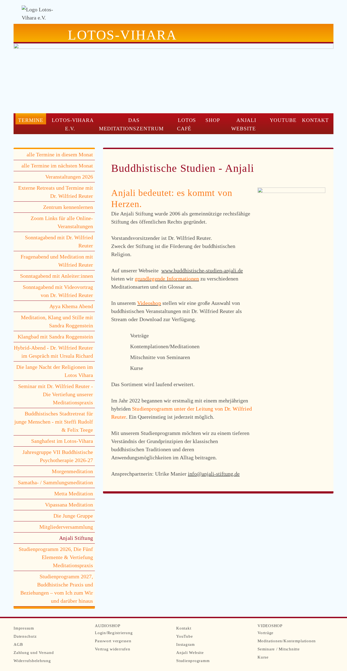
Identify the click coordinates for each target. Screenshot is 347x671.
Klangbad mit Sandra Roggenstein (55, 337)
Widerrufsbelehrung (32, 661)
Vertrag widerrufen (112, 649)
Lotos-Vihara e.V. (73, 124)
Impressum (24, 628)
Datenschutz (25, 636)
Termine (30, 120)
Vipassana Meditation (69, 505)
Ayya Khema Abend (71, 306)
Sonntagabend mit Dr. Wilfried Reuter (59, 241)
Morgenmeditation (72, 471)
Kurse (263, 657)
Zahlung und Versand (34, 652)
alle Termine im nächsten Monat (57, 166)
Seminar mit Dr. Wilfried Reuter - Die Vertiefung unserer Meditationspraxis (55, 394)
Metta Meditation (73, 493)
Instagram (185, 644)
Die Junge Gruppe (73, 516)
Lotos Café (186, 124)
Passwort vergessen (113, 641)
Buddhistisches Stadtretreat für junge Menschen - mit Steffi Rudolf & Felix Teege (53, 422)
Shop (212, 120)
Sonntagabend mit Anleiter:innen (56, 276)
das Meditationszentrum (131, 124)
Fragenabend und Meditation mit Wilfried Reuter (57, 261)
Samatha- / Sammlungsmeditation (55, 482)
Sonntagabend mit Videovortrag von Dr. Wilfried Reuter (58, 291)
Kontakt (315, 120)
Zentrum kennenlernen (68, 207)
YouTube (283, 120)
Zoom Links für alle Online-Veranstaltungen (62, 222)
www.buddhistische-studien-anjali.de (202, 270)
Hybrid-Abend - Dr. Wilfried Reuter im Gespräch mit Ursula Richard (53, 352)
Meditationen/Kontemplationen (287, 641)
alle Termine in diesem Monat (60, 154)
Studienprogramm (193, 661)
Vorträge (266, 633)
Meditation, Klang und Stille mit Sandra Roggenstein (57, 321)
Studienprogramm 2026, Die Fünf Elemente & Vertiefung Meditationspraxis (56, 557)
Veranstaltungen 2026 (69, 177)
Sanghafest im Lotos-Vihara (62, 441)
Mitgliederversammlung (66, 527)
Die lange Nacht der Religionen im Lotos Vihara (54, 371)
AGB (18, 644)
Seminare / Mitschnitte (279, 649)
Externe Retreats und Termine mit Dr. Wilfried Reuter (55, 192)
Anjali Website (243, 124)
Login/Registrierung (114, 633)
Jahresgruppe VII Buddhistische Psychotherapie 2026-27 (58, 456)
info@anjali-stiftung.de (214, 474)
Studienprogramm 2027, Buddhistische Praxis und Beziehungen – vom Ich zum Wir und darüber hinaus (56, 588)
